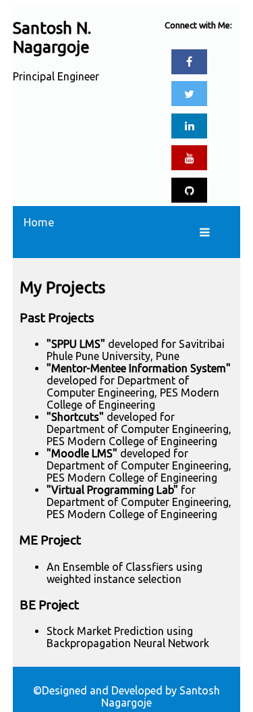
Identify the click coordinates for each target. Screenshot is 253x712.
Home (39, 221)
